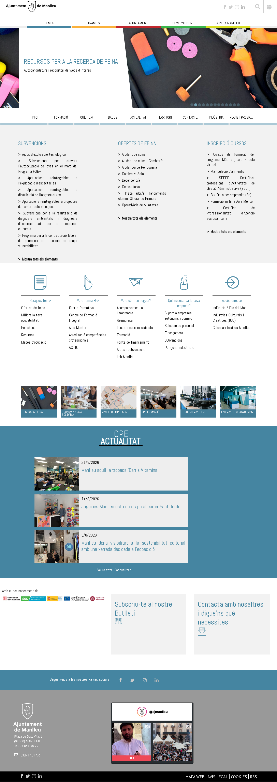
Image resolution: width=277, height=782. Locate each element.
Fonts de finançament (133, 342)
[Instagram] (237, 7)
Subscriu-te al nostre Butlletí (143, 609)
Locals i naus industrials (135, 327)
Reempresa (125, 320)
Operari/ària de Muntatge (140, 205)
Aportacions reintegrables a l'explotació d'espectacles (47, 180)
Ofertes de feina (33, 307)
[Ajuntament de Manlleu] (31, 6)
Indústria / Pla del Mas (230, 307)
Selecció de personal (179, 325)
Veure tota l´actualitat (114, 570)
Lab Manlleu (125, 356)
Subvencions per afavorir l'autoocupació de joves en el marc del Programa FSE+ (47, 166)
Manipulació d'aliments (227, 171)
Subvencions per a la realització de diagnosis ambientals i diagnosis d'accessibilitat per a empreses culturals (47, 220)
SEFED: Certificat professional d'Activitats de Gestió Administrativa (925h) (231, 183)
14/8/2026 (90, 498)
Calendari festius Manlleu (231, 327)
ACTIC (73, 347)
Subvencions (174, 340)
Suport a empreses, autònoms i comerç (178, 315)
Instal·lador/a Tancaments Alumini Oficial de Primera (142, 196)
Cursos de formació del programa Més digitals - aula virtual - (231, 159)
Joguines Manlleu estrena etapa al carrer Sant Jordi (130, 506)
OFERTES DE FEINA (137, 143)
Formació (123, 334)
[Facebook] (225, 7)
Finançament (174, 332)
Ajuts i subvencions (131, 349)
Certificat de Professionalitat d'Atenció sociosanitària (231, 213)
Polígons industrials (179, 347)
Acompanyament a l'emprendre (130, 310)
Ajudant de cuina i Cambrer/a (142, 160)
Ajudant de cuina (134, 154)
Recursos (27, 334)
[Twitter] (231, 7)
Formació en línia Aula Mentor (232, 201)
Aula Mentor (77, 327)
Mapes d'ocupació (33, 342)
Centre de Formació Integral (83, 317)
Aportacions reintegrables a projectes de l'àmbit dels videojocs (47, 204)
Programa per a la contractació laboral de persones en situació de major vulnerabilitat (47, 241)
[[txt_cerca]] (257, 7)
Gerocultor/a (131, 186)
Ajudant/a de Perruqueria (139, 167)
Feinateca (28, 327)
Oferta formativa (81, 307)
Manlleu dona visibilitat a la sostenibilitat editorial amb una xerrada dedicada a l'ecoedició (133, 546)
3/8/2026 (89, 535)
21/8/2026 (90, 462)
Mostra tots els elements (40, 259)
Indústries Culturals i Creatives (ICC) (228, 317)
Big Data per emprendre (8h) (230, 194)
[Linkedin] (243, 7)
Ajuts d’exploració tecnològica (44, 154)
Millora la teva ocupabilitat (31, 317)
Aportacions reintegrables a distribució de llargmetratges (47, 192)
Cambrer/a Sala (133, 173)
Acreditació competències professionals (87, 337)
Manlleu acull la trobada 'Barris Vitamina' (119, 470)
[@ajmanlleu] (142, 712)
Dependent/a (131, 180)
